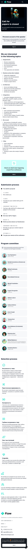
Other (4, 141)
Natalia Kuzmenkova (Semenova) (16, 262)
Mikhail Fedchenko (12, 269)
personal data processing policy (17, 541)
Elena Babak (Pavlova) (13, 277)
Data (4, 108)
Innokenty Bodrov (12, 347)
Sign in (14, 46)
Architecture (6, 84)
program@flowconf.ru (17, 500)
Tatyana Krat (11, 319)
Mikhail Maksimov (12, 340)
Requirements (6, 59)
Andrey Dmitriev (12, 305)
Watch (14, 174)
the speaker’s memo (14, 501)
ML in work (6, 120)
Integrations (6, 95)
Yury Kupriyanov (12, 255)
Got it (14, 545)
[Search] (22, 2)
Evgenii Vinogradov (13, 290)
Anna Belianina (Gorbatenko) (15, 326)
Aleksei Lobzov (12, 297)
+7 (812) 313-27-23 (7, 529)
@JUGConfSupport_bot (8, 534)
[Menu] (2, 2)
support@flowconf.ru (8, 532)
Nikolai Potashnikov (13, 283)
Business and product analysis (11, 73)
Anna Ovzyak (11, 312)
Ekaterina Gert (11, 333)
